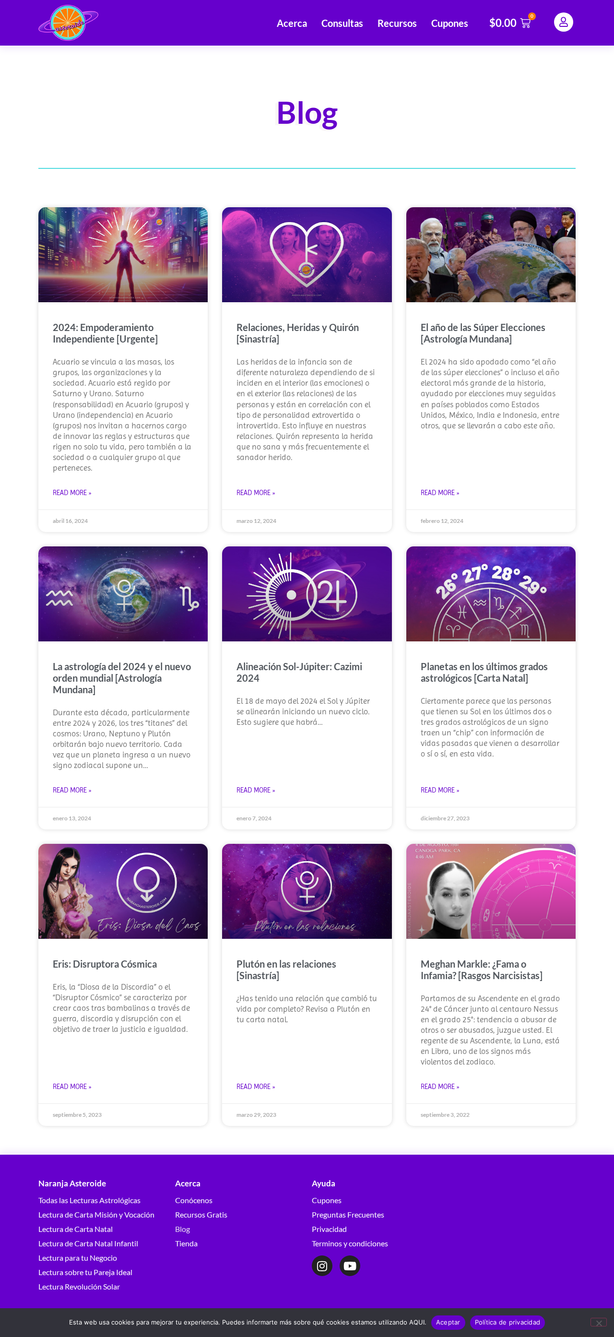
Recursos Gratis (201, 1214)
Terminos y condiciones (350, 1243)
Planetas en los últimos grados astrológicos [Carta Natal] (484, 672)
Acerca (292, 23)
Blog (182, 1228)
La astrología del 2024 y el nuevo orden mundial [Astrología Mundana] (122, 678)
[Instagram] (322, 1265)
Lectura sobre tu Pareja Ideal (85, 1272)
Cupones (449, 23)
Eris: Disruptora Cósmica (105, 964)
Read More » (72, 493)
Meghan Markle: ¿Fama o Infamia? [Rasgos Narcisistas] (482, 969)
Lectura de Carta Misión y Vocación (96, 1214)
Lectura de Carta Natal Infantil (88, 1243)
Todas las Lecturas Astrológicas (89, 1200)
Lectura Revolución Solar (79, 1286)
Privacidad (329, 1228)
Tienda (186, 1243)
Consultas (342, 23)
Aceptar (448, 1322)
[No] (598, 1322)
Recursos (397, 23)
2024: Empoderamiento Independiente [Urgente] (105, 332)
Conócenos (194, 1200)
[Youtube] (350, 1265)
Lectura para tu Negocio (77, 1257)
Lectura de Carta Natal (75, 1228)
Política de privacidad (508, 1322)
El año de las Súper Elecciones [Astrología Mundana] (483, 332)
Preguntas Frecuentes (348, 1214)
